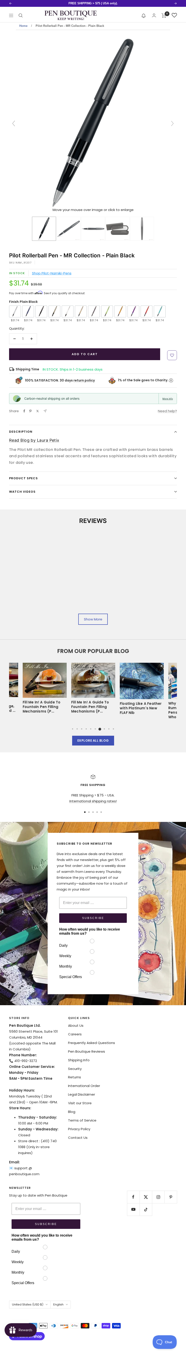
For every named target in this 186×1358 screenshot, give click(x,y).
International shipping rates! (93, 801)
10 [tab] (113, 729)
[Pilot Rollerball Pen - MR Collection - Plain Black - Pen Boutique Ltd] (44, 228)
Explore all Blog (93, 740)
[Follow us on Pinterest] (170, 1197)
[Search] (21, 15)
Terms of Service (82, 1120)
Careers (75, 1034)
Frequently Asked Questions (91, 1042)
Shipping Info (79, 1060)
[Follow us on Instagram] (158, 1197)
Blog (71, 1111)
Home (23, 26)
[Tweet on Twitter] (37, 411)
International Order (84, 1085)
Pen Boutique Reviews (86, 1051)
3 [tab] (81, 729)
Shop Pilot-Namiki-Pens (51, 273)
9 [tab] (109, 729)
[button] (144, 15)
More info (167, 398)
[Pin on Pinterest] (30, 411)
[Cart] (164, 15)
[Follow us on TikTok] (146, 1209)
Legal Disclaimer (81, 1094)
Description (20, 431)
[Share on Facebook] (24, 411)
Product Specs (23, 478)
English (58, 1304)
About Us (75, 1025)
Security (75, 1068)
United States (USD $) (27, 1304)
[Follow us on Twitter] (146, 1197)
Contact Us (78, 1137)
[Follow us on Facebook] (133, 1197)
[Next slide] (172, 123)
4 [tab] (86, 729)
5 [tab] (90, 729)
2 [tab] (77, 729)
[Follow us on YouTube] (133, 1209)
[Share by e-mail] (45, 410)
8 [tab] (104, 729)
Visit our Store (80, 1103)
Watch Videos (22, 491)
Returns (74, 1077)
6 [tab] (95, 729)
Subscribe (93, 918)
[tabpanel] (93, 690)
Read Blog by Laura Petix (34, 440)
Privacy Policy (79, 1129)
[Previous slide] (13, 123)
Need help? (167, 411)
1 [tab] (72, 729)
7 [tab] (100, 729)
